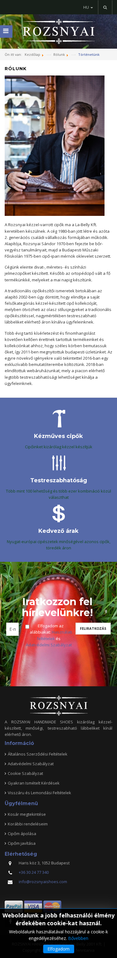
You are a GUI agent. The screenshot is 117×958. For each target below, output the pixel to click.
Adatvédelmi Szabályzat (49, 645)
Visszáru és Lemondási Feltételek (39, 792)
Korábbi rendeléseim (28, 824)
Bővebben (78, 938)
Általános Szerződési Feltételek (37, 754)
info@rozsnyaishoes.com (43, 881)
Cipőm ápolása (22, 833)
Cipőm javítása (22, 843)
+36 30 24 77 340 (34, 872)
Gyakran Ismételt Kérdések (34, 783)
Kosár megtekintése (27, 814)
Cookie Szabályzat (25, 773)
